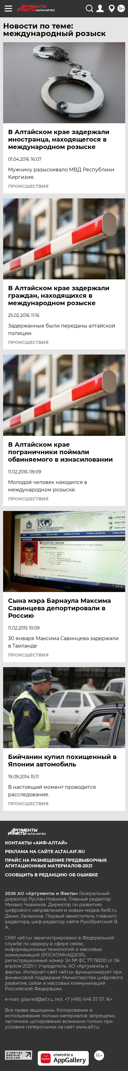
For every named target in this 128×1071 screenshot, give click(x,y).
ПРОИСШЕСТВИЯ (28, 186)
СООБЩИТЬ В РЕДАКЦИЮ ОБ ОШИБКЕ (51, 875)
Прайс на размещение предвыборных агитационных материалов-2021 (56, 863)
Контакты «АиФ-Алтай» (36, 843)
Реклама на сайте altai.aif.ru (45, 851)
